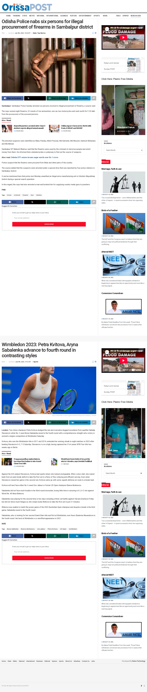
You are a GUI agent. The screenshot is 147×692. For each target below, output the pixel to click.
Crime (9, 195)
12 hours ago (19, 466)
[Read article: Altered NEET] (124, 265)
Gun (32, 195)
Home (8, 16)
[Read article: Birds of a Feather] (124, 223)
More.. (105, 16)
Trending (16, 16)
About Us (68, 661)
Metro (32, 16)
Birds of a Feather (110, 210)
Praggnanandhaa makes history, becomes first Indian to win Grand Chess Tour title (27, 461)
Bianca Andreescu (28, 529)
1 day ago (65, 464)
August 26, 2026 (108, 194)
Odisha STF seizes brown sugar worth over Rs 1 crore (34, 157)
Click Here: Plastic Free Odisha (117, 79)
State (24, 16)
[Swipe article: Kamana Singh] (123, 433)
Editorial (47, 661)
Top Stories (41, 33)
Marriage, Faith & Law (111, 169)
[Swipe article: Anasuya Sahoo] (123, 110)
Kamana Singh (115, 450)
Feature (73, 16)
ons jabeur (41, 529)
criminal (17, 195)
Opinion (54, 661)
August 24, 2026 (108, 277)
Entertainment (85, 16)
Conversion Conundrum (112, 293)
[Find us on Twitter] (144, 686)
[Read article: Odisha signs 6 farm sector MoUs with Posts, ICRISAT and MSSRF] (54, 128)
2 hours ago (19, 131)
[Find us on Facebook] (141, 686)
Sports (97, 16)
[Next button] (143, 110)
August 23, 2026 (108, 319)
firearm (25, 195)
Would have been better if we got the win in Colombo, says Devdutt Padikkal (76, 460)
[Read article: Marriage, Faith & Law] (124, 182)
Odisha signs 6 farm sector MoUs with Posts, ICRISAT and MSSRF (76, 127)
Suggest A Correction (9, 206)
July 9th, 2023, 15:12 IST (23, 362)
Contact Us (85, 661)
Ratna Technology (138, 661)
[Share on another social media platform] (93, 98)
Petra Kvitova (53, 529)
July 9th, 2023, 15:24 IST (22, 33)
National (40, 16)
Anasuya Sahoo (116, 127)
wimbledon (73, 529)
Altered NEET (108, 252)
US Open (63, 529)
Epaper (126, 16)
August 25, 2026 (108, 236)
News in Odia (136, 16)
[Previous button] (103, 110)
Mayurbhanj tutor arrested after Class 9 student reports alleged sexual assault (29, 127)
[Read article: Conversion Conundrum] (124, 306)
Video (118, 16)
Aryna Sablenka (12, 529)
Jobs (93, 661)
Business (64, 16)
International (52, 16)
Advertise (77, 661)
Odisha (39, 195)
